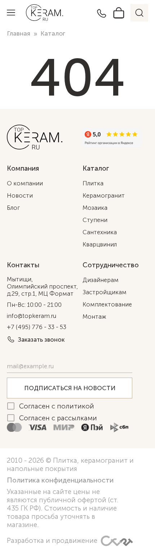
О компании (25, 183)
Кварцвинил (100, 244)
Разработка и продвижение (52, 540)
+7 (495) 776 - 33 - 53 (36, 327)
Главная (18, 33)
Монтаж (94, 316)
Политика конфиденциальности (60, 480)
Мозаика (95, 207)
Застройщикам (105, 292)
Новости (20, 195)
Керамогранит (104, 195)
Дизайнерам (101, 279)
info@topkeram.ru (31, 315)
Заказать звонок (41, 339)
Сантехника (100, 232)
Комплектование (107, 304)
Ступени (95, 219)
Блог (13, 207)
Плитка (93, 183)
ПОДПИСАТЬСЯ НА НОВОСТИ (69, 388)
